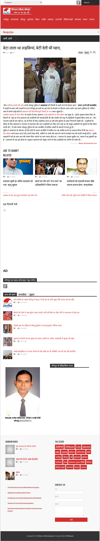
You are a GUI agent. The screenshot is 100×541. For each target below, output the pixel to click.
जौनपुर (23, 19)
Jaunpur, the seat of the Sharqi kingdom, (20, 503)
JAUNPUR (59, 446)
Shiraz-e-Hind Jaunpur (46, 536)
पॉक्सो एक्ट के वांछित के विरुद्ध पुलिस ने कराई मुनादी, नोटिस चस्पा (38, 325)
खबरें (13, 53)
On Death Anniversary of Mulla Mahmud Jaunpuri (23, 487)
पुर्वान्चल (30, 19)
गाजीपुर (6, 19)
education (86, 446)
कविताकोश (81, 451)
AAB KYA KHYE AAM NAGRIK (27, 459)
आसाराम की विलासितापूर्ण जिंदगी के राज (37, 111)
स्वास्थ (91, 19)
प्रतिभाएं (59, 462)
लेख (65, 462)
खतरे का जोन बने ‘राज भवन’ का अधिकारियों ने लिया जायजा (48, 182)
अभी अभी (7, 38)
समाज (85, 19)
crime (78, 446)
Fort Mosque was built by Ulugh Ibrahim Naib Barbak (24, 498)
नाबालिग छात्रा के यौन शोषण (13, 115)
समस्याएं (78, 19)
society (64, 451)
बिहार (37, 19)
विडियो (89, 462)
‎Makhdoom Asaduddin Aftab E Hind (19, 493)
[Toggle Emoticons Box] (4, 210)
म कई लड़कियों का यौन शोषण (54, 115)
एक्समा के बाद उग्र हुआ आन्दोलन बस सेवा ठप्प (20, 195)
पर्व (71, 457)
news (58, 451)
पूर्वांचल (84, 457)
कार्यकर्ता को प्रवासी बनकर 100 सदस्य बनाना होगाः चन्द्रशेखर (80, 182)
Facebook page (78, 3)
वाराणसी (58, 19)
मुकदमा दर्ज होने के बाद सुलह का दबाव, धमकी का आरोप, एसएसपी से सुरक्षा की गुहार (44, 338)
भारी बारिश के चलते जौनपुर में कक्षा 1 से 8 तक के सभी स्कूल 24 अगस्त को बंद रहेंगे (44, 299)
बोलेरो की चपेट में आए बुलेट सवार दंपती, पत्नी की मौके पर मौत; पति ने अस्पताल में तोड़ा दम (46, 312)
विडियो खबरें (68, 19)
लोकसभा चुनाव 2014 (77, 462)
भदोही (43, 19)
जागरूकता (14, 19)
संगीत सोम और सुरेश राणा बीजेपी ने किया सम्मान (79, 195)
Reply (7, 53)
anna (18, 472)
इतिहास (72, 451)
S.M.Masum (69, 446)
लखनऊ (51, 19)
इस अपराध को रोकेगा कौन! (26, 446)
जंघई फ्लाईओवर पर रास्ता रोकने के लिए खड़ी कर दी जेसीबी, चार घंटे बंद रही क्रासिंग (45, 351)
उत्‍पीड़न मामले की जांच (15, 105)
